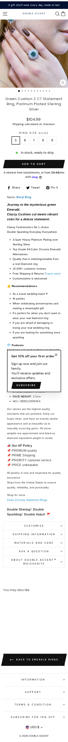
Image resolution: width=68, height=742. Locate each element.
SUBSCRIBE (26, 385)
